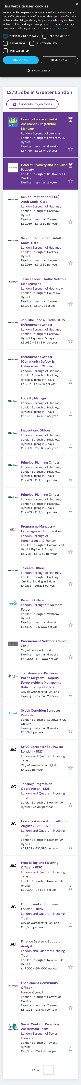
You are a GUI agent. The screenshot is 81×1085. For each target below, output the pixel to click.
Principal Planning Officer (40, 462)
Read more (63, 28)
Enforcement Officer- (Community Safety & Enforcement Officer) (37, 361)
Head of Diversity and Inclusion (44, 165)
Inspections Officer (35, 430)
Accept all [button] (20, 60)
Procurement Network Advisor (44, 641)
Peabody (27, 170)
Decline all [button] (59, 60)
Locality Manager (34, 398)
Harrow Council (32, 992)
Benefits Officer (33, 600)
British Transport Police (37, 687)
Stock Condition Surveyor (40, 710)
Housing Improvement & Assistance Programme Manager (39, 124)
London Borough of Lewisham (42, 133)
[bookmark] (70, 149)
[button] (40, 70)
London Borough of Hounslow (42, 288)
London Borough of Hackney (41, 206)
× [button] (76, 4)
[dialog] (40, 38)
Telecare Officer (33, 568)
